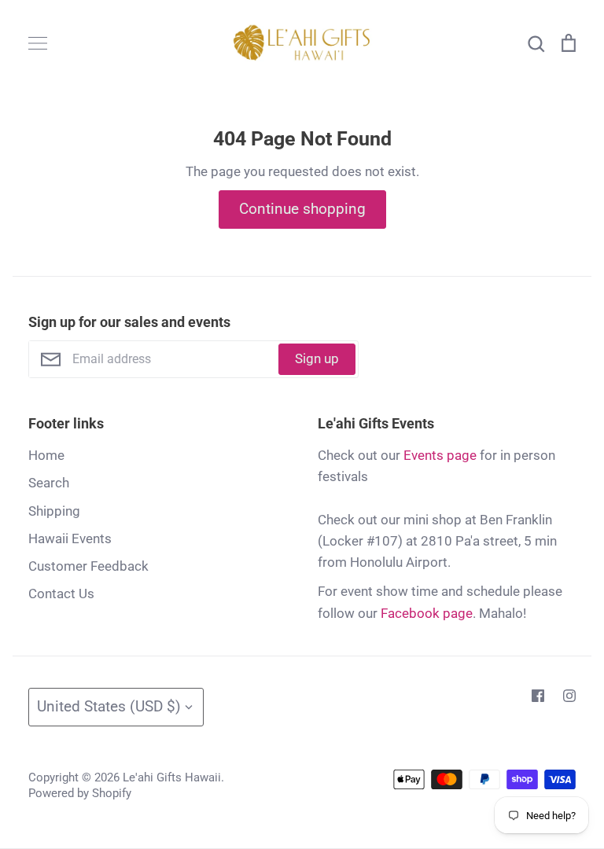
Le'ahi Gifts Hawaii (172, 777)
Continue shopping (302, 209)
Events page (440, 455)
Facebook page (427, 613)
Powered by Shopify (79, 793)
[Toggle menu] (37, 43)
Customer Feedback (88, 566)
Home (46, 455)
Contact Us (61, 593)
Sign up (317, 358)
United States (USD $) (109, 706)
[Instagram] (569, 695)
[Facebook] (538, 695)
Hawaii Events (70, 538)
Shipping (54, 511)
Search (48, 483)
